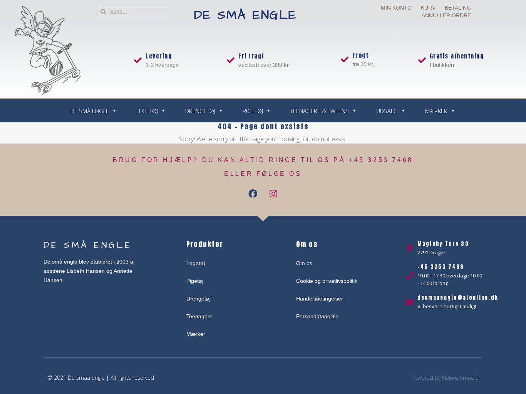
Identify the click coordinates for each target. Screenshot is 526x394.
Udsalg (387, 111)
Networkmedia (460, 377)
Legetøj (147, 111)
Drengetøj (200, 111)
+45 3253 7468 (440, 266)
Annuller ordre (446, 15)
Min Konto (396, 8)
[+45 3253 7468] (410, 275)
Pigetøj (253, 111)
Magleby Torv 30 (443, 243)
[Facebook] (253, 193)
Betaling (458, 8)
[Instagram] (273, 193)
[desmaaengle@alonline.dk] (410, 302)
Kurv (428, 8)
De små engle (245, 15)
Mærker (436, 111)
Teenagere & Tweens (319, 111)
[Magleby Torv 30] (410, 248)
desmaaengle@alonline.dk (458, 297)
